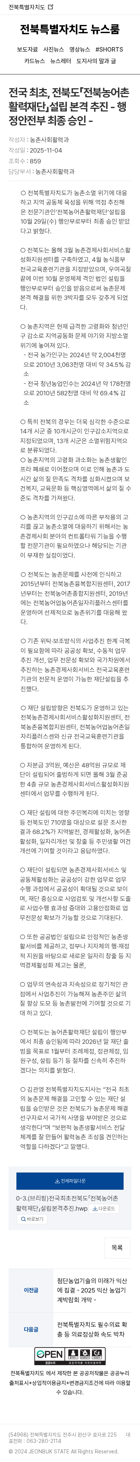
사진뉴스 (53, 49)
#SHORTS (109, 49)
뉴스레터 (60, 61)
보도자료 (27, 49)
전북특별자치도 (31, 7)
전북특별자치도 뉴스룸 (70, 29)
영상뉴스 (79, 49)
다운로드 (107, 1208)
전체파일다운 (73, 1181)
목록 (117, 1247)
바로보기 (35, 1219)
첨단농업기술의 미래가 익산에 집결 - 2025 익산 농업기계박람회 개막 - (92, 1290)
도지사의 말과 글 (96, 61)
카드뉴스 (34, 61)
